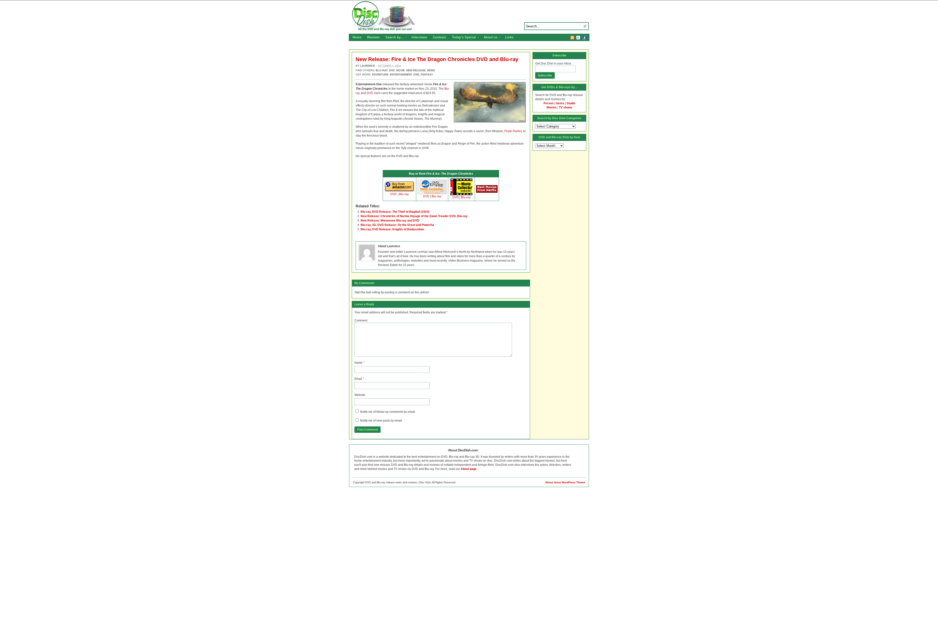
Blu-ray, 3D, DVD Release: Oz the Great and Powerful (397, 225)
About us (489, 37)
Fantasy (427, 74)
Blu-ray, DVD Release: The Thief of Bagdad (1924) (395, 211)
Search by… (393, 37)
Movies (552, 107)
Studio (570, 103)
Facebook (584, 38)
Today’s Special (462, 37)
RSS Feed (572, 38)
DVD (370, 93)
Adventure (380, 74)
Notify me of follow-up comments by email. (388, 411)
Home (356, 37)
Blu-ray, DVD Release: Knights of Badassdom (392, 229)
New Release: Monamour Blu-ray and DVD (390, 220)
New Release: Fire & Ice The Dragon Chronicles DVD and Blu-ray (437, 59)
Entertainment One (404, 74)
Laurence (367, 65)
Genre (560, 103)
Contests (439, 37)
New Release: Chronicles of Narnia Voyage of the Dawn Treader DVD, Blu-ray (414, 216)
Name (358, 362)
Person (549, 103)
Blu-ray (404, 194)
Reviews (373, 37)
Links (509, 37)
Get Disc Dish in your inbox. (553, 63)
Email (358, 379)
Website (359, 395)
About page (469, 469)
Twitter (578, 38)
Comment (360, 320)
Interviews (419, 37)
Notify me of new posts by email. (381, 420)
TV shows (565, 107)
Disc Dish (469, 16)
